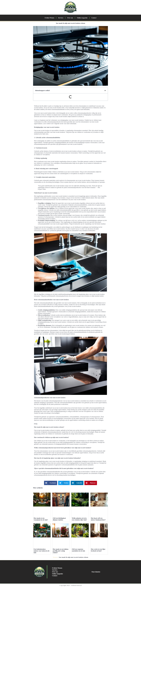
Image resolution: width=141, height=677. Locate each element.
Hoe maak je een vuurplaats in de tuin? (41, 519)
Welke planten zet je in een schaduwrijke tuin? (79, 519)
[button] (105, 90)
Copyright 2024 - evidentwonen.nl (70, 585)
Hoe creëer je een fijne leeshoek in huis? (98, 550)
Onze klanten (96, 572)
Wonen (55, 557)
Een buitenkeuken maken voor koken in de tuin (41, 550)
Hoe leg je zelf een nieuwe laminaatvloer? (98, 519)
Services (60, 18)
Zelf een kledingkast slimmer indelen (59, 519)
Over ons (70, 18)
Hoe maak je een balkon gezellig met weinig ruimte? (60, 550)
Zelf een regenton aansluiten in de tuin (78, 550)
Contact (93, 18)
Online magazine (82, 18)
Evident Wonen (49, 18)
